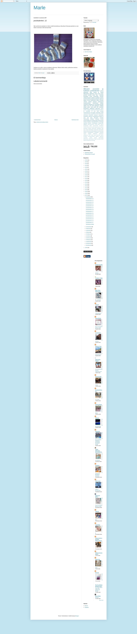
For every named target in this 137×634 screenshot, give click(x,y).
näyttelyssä (92, 108)
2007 (86, 195)
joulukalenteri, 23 (89, 200)
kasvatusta (86, 128)
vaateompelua (86, 119)
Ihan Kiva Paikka (88, 51)
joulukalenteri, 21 (89, 204)
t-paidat (95, 137)
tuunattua (101, 117)
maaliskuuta (89, 241)
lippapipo (95, 131)
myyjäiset (89, 133)
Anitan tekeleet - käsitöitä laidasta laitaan (99, 539)
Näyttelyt (86, 607)
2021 (86, 169)
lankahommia (96, 129)
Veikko (90, 125)
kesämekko (91, 115)
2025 (86, 161)
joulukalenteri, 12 (89, 220)
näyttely (101, 103)
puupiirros (85, 136)
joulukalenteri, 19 (89, 207)
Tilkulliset (97, 465)
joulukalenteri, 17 (89, 211)
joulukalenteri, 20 (89, 205)
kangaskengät (94, 120)
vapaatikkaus (93, 113)
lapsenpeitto (101, 129)
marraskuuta (89, 226)
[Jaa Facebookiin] (52, 73)
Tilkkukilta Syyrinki (89, 152)
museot (85, 133)
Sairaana (97, 597)
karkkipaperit (100, 101)
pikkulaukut (93, 100)
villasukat (101, 95)
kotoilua (85, 109)
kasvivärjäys (93, 112)
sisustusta (86, 104)
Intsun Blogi (97, 596)
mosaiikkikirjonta (95, 116)
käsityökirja (98, 112)
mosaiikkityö (96, 132)
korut (84, 129)
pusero (102, 135)
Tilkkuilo (97, 511)
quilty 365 (96, 107)
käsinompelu (101, 115)
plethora (102, 281)
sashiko (90, 137)
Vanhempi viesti (75, 119)
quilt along (89, 117)
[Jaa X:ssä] (51, 73)
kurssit (87, 129)
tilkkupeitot (86, 93)
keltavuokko (94, 128)
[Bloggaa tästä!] (49, 73)
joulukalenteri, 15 (89, 215)
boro (91, 120)
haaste (102, 108)
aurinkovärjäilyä (87, 120)
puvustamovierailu (91, 136)
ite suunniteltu (96, 104)
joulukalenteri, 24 (89, 198)
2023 (86, 165)
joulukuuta (88, 196)
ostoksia (85, 101)
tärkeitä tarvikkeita (95, 97)
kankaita (101, 100)
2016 (86, 178)
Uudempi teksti (37, 119)
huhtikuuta (88, 239)
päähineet (101, 136)
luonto (90, 96)
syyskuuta (88, 230)
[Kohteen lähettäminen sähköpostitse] (48, 73)
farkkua (101, 109)
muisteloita (101, 132)
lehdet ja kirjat (86, 131)
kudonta (85, 121)
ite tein (90, 127)
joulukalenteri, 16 (89, 213)
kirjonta (101, 97)
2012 (86, 186)
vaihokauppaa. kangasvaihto (97, 123)
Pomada (97, 572)
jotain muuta (97, 93)
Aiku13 (97, 113)
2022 (86, 167)
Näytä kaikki (101, 600)
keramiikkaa (99, 128)
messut (88, 100)
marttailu (88, 109)
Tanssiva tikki (98, 376)
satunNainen (98, 333)
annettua (101, 111)
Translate (94, 22)
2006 (86, 247)
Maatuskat (93, 99)
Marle (39, 7)
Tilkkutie (97, 418)
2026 (86, 160)
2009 (86, 191)
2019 (86, 173)
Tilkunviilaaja (98, 318)
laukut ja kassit (98, 92)
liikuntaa (90, 116)
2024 (86, 163)
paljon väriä (90, 107)
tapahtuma (97, 105)
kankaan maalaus (100, 127)
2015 (86, 180)
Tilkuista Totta (98, 346)
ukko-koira (97, 108)
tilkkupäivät (96, 117)
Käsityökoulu (97, 109)
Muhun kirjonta (100, 124)
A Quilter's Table (99, 278)
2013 (86, 184)
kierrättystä (86, 96)
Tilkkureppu (97, 481)
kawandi (89, 128)
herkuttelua (101, 125)
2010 (86, 189)
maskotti (85, 132)
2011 (86, 187)
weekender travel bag (91, 140)
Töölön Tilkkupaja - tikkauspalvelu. (98, 451)
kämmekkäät (91, 129)
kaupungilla (95, 96)
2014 (86, 182)
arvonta (101, 119)
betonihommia (95, 125)
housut (87, 127)
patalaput (95, 101)
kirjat (102, 128)
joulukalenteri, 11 (89, 222)
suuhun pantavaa (87, 99)
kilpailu (85, 100)
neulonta (89, 95)
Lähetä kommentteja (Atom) (42, 122)
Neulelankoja (86, 125)
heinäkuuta (88, 234)
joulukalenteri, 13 (89, 218)
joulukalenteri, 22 (89, 202)
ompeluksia (92, 109)
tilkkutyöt (87, 89)
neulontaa (85, 123)
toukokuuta (88, 237)
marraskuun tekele (90, 224)
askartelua (90, 104)
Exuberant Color (99, 264)
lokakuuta (88, 228)
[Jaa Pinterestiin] (54, 73)
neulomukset (95, 103)
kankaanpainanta (87, 112)
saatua (97, 100)
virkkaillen (92, 119)
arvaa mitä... (95, 95)
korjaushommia (100, 120)
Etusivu (56, 119)
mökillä (102, 112)
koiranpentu (86, 108)
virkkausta (97, 119)
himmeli (85, 127)
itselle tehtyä (94, 127)
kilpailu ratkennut (99, 99)
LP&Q (96, 124)
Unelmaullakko (98, 404)
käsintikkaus (86, 116)
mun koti (89, 105)
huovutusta (86, 115)
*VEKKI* (97, 305)
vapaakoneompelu (87, 113)
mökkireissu (95, 133)
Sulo (91, 92)
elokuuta (88, 232)
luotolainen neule (90, 121)
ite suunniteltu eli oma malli (91, 111)
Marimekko (101, 113)
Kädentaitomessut (91, 124)
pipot (95, 135)
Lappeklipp (97, 524)
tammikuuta (88, 245)
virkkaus (85, 124)
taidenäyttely (101, 137)
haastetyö (101, 107)
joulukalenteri (94, 91)
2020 (86, 171)
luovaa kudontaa (100, 131)
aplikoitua (91, 93)
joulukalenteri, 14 (89, 217)
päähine (97, 136)
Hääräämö (97, 431)
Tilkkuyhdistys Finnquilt (90, 154)
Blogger (77, 615)
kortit (93, 105)
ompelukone (101, 133)
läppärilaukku (96, 121)
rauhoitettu (86, 137)
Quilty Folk (97, 559)
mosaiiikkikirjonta (90, 132)
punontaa (98, 135)
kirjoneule (96, 115)
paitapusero (86, 135)
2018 (86, 174)
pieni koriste (91, 135)
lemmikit (91, 131)
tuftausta (89, 123)
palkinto (90, 101)
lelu (89, 131)
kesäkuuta (88, 236)
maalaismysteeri (87, 103)
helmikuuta (88, 243)
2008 (86, 193)
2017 (86, 176)
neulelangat (101, 121)
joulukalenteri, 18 (89, 209)
